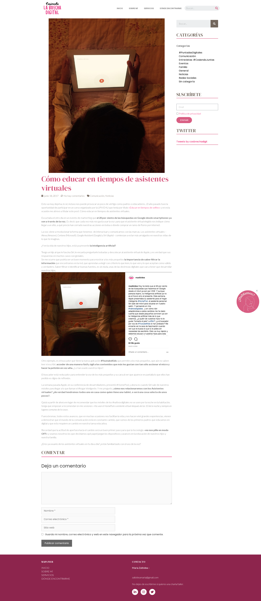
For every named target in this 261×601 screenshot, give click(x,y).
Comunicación (97, 195)
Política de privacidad (190, 113)
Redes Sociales (187, 78)
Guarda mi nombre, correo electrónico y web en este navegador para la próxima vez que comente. (104, 534)
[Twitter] (152, 592)
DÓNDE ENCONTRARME (171, 8)
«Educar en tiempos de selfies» (145, 207)
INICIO (120, 8)
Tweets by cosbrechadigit (191, 141)
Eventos (183, 63)
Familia (183, 67)
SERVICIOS (149, 8)
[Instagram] (144, 592)
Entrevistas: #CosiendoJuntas (196, 60)
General (183, 70)
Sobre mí (133, 8)
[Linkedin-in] (135, 592)
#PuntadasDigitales (190, 52)
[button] (257, 290)
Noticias (109, 195)
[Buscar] (217, 8)
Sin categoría (187, 81)
